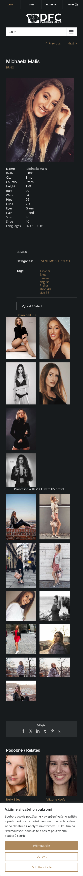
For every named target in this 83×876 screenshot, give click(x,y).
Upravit (42, 856)
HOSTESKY (52, 4)
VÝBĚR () (72, 4)
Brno (43, 275)
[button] (9, 778)
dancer (44, 278)
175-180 (46, 271)
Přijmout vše (41, 846)
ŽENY (10, 4)
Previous (55, 43)
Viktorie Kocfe (55, 799)
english (45, 282)
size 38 (44, 293)
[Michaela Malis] (40, 120)
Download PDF (27, 315)
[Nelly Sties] (21, 775)
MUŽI (31, 4)
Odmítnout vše (42, 867)
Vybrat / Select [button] (32, 306)
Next (70, 43)
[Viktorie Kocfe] (61, 775)
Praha (44, 285)
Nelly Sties (13, 799)
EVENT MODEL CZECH (55, 261)
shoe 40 (45, 289)
